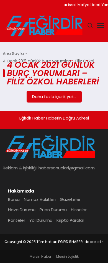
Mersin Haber (40, 256)
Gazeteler (70, 199)
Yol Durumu (40, 220)
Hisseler (79, 210)
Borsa (14, 199)
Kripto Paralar (70, 220)
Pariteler (16, 220)
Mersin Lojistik (67, 256)
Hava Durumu (21, 210)
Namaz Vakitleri (40, 199)
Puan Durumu (53, 210)
